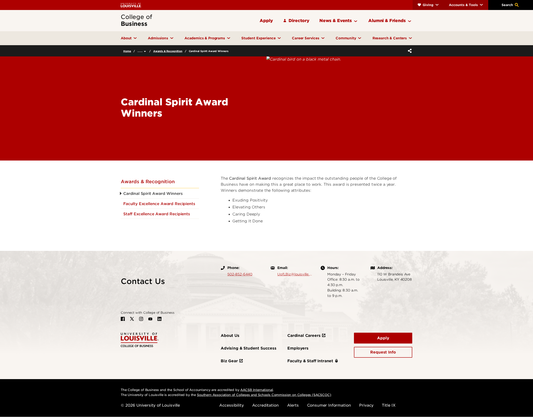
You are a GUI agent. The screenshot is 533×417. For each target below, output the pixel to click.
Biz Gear (229, 361)
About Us (230, 335)
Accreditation (265, 405)
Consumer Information (329, 405)
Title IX (389, 405)
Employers (298, 348)
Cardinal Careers (303, 335)
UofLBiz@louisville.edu (294, 274)
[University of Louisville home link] (131, 5)
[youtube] (150, 319)
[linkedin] (159, 319)
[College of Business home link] (140, 339)
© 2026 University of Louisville (150, 405)
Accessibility (231, 405)
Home (127, 51)
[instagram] (141, 319)
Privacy (366, 405)
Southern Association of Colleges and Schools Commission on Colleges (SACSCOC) (264, 395)
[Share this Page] (409, 51)
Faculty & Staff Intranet (310, 361)
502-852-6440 (239, 274)
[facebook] (123, 319)
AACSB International (256, 390)
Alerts (293, 405)
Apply (383, 338)
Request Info (383, 352)
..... (140, 51)
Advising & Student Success (248, 348)
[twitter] (132, 319)
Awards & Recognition (167, 51)
